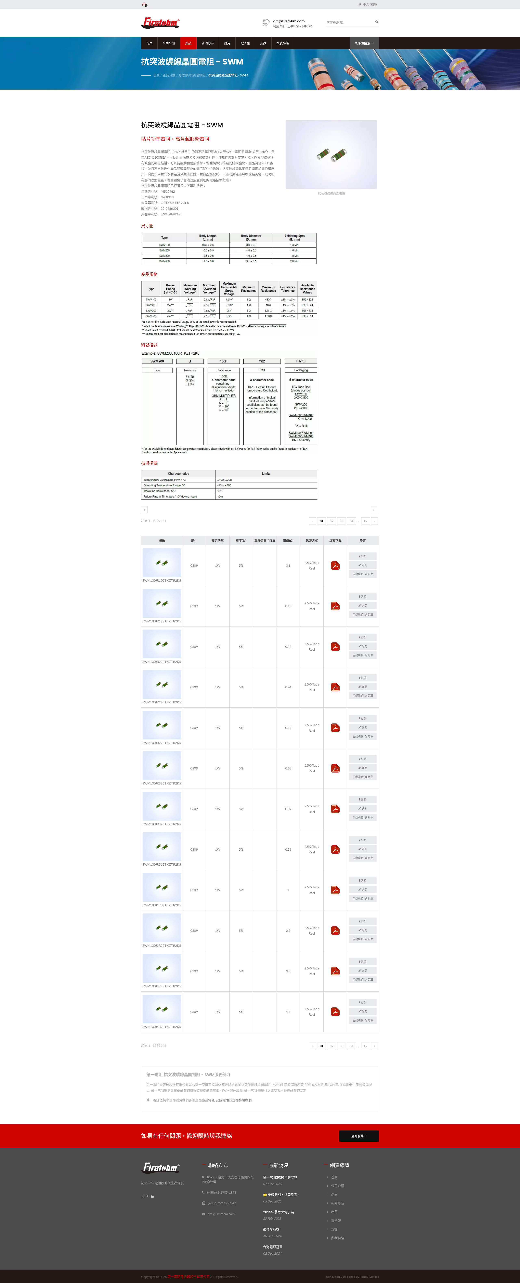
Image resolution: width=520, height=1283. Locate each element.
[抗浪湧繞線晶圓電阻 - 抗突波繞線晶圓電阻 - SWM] (331, 155)
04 (351, 521)
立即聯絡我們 (242, 1100)
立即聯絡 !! (359, 1136)
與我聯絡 (283, 43)
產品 (188, 43)
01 (321, 521)
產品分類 (169, 75)
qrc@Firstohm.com (289, 21)
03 (341, 521)
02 (331, 521)
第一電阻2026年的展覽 (280, 1177)
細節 (363, 556)
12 (365, 521)
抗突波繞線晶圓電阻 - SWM (228, 75)
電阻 (211, 1100)
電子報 (245, 43)
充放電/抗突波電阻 (192, 75)
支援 (263, 43)
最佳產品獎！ (273, 1229)
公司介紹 (169, 43)
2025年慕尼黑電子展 (278, 1212)
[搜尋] (376, 21)
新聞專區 (208, 43)
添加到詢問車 (364, 574)
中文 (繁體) (370, 4)
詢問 (364, 565)
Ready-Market (369, 1277)
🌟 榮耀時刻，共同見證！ (281, 1195)
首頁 (149, 43)
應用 (227, 43)
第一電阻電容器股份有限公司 (188, 1277)
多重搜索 (364, 43)
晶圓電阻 (222, 1100)
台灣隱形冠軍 (273, 1247)
